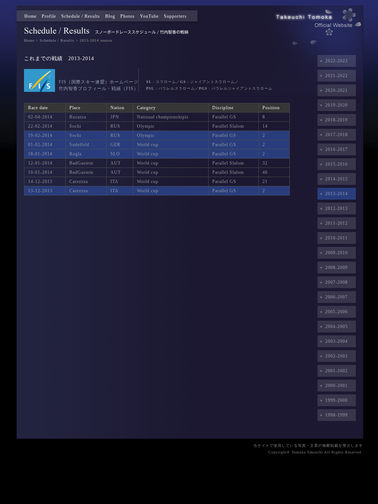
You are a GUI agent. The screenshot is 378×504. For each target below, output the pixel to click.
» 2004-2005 (332, 326)
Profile (49, 16)
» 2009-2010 (332, 252)
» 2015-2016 (332, 164)
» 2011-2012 (332, 223)
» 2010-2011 (332, 238)
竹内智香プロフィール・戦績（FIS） (98, 88)
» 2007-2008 (332, 282)
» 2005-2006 (332, 311)
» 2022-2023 (332, 60)
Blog (110, 16)
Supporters (175, 16)
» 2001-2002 (332, 370)
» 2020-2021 (332, 90)
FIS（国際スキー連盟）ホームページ (98, 81)
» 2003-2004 (332, 341)
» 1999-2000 (332, 400)
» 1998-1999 (332, 415)
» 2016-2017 (332, 149)
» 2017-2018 (332, 134)
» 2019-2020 (332, 105)
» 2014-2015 (332, 179)
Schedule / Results (80, 16)
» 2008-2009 (332, 267)
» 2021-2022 (332, 75)
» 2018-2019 (332, 119)
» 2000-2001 (332, 385)
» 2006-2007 (332, 297)
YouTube (149, 16)
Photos (127, 16)
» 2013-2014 (332, 193)
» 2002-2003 (332, 356)
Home (30, 16)
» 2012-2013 (332, 208)
